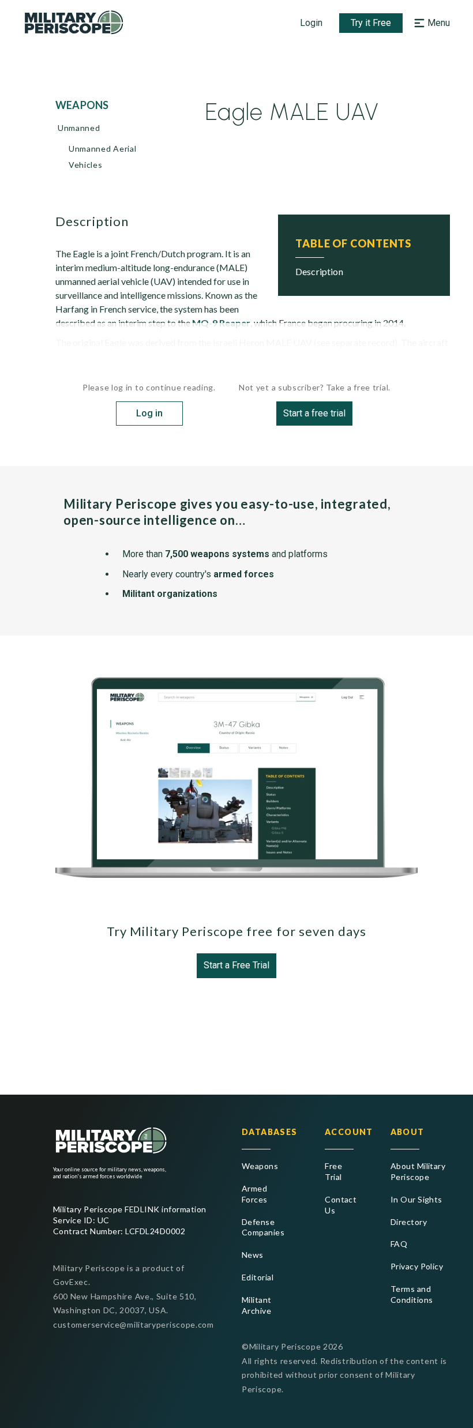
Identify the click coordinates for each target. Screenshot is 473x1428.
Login (311, 22)
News (253, 1255)
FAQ (399, 1244)
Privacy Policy (417, 1266)
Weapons (260, 1166)
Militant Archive (257, 1305)
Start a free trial (314, 413)
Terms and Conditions (412, 1294)
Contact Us (339, 1204)
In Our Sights (416, 1199)
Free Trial (333, 1171)
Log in (149, 413)
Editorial (257, 1277)
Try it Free (371, 22)
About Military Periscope (418, 1171)
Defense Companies (263, 1227)
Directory (409, 1222)
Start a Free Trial (236, 965)
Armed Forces (255, 1193)
